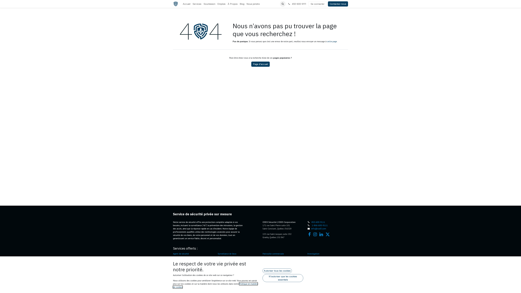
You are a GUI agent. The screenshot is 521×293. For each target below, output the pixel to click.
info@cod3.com (318, 228)
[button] (283, 4)
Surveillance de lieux (227, 253)
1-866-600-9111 (320, 225)
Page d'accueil (260, 64)
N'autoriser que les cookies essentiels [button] (283, 278)
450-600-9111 (298, 4)
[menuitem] (186, 4)
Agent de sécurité (181, 253)
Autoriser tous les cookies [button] (277, 270)
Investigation (313, 253)
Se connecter (318, 4)
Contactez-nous (338, 4)
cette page (332, 41)
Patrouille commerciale (273, 253)
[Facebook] (309, 234)
